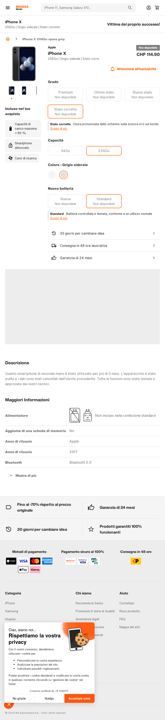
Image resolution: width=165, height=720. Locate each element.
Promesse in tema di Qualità (95, 611)
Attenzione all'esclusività (136, 68)
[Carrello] (157, 7)
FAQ (122, 619)
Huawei (10, 619)
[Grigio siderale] (64, 175)
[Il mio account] (148, 7)
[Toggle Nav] (7, 7)
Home (7, 39)
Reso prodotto (129, 611)
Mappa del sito (129, 627)
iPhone (10, 603)
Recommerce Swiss (89, 603)
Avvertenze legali (87, 619)
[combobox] (82, 8)
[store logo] (22, 7)
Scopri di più (58, 128)
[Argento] (52, 175)
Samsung (11, 611)
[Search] (130, 7)
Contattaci (126, 603)
